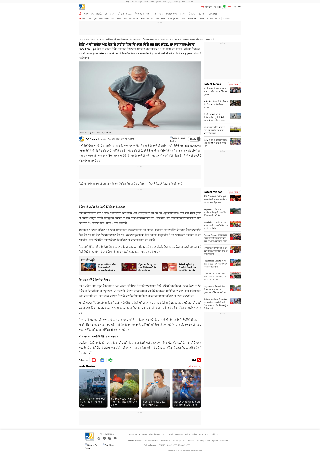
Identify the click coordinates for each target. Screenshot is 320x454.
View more (233, 84)
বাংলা (164, 2)
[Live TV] (228, 7)
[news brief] (206, 7)
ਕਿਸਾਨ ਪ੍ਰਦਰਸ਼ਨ (174, 18)
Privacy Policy (191, 434)
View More (193, 366)
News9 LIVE (171, 445)
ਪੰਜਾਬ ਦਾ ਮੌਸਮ (86, 18)
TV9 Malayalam (150, 445)
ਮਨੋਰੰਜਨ (129, 13)
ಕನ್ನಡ (140, 2)
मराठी (152, 2)
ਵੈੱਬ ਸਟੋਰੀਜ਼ (139, 13)
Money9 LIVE (184, 445)
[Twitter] (104, 438)
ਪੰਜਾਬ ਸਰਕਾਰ (160, 18)
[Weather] (215, 6)
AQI (219, 7)
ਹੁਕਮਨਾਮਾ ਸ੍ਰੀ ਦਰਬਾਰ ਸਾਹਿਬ (104, 18)
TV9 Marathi (165, 440)
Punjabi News (84, 39)
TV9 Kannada (188, 440)
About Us (143, 434)
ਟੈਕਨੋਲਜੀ (192, 13)
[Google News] (102, 360)
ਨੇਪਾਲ (119, 18)
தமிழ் (170, 2)
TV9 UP (162, 445)
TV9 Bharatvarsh (151, 440)
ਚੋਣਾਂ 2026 (213, 13)
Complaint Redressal (174, 434)
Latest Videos (213, 192)
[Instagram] (109, 438)
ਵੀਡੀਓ (161, 13)
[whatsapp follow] (110, 360)
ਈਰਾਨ (202, 18)
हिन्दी (128, 2)
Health (95, 39)
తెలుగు (146, 2)
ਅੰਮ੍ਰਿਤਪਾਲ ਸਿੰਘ (147, 18)
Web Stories (87, 366)
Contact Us (132, 434)
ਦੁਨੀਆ (113, 13)
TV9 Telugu (176, 440)
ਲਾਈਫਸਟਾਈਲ (172, 13)
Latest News (212, 84)
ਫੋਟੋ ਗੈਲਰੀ (202, 13)
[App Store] (110, 446)
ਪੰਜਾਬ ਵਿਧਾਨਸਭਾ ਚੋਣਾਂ (131, 18)
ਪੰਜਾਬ (86, 13)
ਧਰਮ (154, 13)
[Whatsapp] (223, 7)
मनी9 (183, 2)
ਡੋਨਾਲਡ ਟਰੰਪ (192, 18)
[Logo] (82, 7)
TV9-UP (190, 2)
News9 (134, 2)
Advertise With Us (156, 434)
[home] (80, 13)
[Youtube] (94, 360)
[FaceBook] (99, 438)
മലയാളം (177, 2)
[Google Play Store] (93, 446)
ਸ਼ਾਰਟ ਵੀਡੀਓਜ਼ (96, 13)
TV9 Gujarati (212, 440)
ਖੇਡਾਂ (148, 13)
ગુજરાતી (158, 2)
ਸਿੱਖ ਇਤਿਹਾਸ (227, 18)
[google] (178, 139)
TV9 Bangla (201, 440)
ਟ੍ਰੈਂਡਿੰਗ (121, 13)
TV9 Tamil (223, 440)
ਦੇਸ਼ (106, 13)
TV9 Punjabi (91, 139)
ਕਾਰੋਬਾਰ (183, 13)
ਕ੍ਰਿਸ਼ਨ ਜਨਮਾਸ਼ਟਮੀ (213, 18)
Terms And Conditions (208, 434)
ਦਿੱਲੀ (184, 18)
